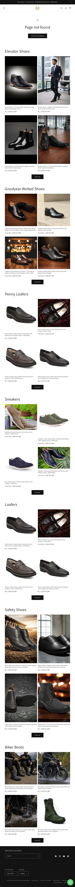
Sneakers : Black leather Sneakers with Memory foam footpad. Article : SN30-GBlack (53, 471)
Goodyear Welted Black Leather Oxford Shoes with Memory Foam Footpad (52, 229)
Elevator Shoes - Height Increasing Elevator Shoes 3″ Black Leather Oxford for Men (53, 108)
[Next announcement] (71, 2)
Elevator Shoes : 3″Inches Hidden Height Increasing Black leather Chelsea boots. (19, 167)
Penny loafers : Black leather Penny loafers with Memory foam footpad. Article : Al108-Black (18, 334)
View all (37, 177)
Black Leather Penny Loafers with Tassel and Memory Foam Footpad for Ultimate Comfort (53, 377)
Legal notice (67, 882)
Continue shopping (37, 36)
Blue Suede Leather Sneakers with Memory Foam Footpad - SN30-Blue (19, 482)
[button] (4, 8)
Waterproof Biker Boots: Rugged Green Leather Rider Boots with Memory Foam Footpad (53, 830)
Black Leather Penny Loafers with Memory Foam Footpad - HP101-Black (52, 330)
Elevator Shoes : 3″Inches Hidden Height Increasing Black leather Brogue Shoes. (19, 108)
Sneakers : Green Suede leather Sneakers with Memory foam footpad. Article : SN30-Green (53, 439)
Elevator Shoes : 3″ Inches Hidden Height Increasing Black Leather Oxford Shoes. (53, 167)
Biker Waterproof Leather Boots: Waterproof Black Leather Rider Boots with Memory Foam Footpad (19, 787)
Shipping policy (58, 882)
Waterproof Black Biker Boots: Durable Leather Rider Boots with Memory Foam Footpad (20, 830)
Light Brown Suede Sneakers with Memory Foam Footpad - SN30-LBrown (19, 433)
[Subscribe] (38, 856)
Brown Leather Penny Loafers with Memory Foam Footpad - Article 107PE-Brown (19, 377)
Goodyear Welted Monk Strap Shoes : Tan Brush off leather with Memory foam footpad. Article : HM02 (19, 272)
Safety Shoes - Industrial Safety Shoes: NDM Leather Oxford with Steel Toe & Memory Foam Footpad (53, 666)
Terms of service (66, 880)
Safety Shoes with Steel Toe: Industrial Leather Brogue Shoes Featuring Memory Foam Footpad (20, 666)
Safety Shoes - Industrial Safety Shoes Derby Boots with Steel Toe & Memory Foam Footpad (54, 725)
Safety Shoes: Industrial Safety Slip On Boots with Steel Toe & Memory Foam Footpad (21, 725)
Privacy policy (35, 880)
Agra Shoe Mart (15, 880)
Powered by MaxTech (24, 880)
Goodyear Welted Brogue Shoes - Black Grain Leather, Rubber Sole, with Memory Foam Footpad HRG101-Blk (20, 229)
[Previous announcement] (4, 2)
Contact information (46, 880)
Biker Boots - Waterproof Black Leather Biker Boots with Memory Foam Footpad (54, 787)
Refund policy (56, 880)
